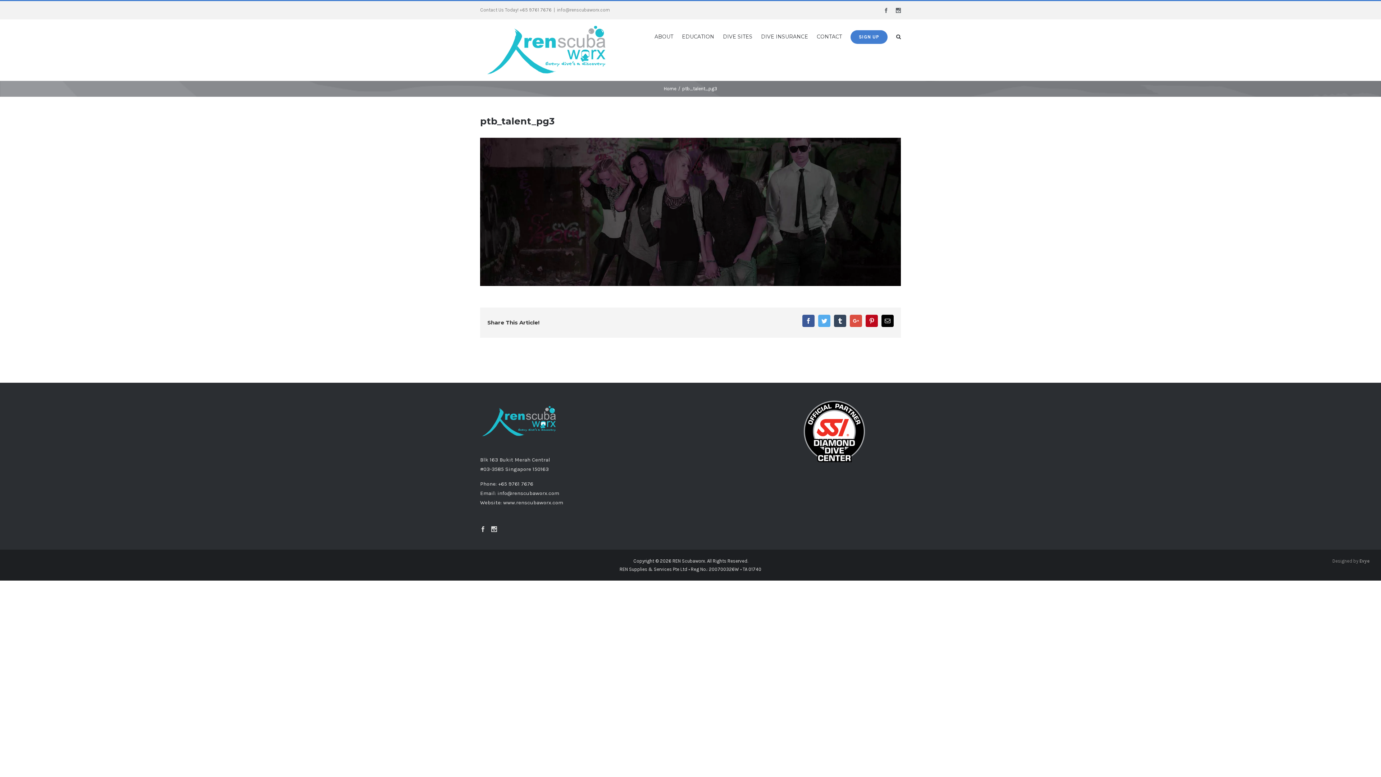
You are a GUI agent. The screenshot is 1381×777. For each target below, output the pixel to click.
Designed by (1350, 534)
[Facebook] (483, 502)
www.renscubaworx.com (533, 476)
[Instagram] (494, 502)
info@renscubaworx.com (583, 10)
